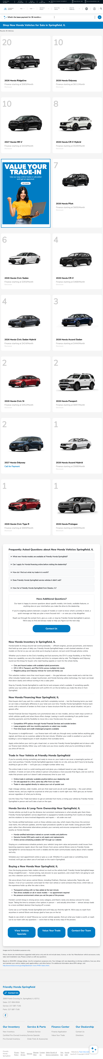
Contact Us (51, 628)
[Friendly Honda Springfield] (9, 8)
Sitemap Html (36, 1054)
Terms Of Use (23, 1054)
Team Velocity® (84, 1052)
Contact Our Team (81, 930)
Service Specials (33, 1035)
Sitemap (29, 1054)
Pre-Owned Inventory (11, 1039)
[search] (101, 8)
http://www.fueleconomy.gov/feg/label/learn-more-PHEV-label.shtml (26, 966)
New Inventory (8, 1032)
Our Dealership (85, 1027)
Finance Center (60, 1027)
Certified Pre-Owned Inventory (15, 1035)
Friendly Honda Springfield (6, 1053)
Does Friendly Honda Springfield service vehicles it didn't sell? (37, 580)
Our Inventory (11, 1027)
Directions (80, 1035)
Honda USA (67, 1054)
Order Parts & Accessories (37, 1039)
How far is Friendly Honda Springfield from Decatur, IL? (34, 588)
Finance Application (59, 1032)
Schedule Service (33, 1032)
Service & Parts (36, 1027)
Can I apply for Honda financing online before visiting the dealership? (40, 564)
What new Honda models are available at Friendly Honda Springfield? (40, 556)
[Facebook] (5, 1015)
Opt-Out (62, 1054)
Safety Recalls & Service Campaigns (52, 1054)
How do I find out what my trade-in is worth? (31, 572)
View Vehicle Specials (22, 932)
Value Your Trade (51, 930)
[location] (49, 1)
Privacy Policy (16, 1054)
